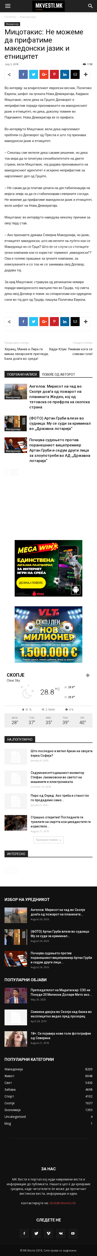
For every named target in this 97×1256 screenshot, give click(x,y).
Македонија (28, 17)
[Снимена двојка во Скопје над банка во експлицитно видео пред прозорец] (16, 1017)
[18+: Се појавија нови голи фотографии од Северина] (16, 1039)
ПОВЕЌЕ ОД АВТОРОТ (58, 374)
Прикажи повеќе (47, 840)
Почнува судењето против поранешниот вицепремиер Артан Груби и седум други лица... (61, 957)
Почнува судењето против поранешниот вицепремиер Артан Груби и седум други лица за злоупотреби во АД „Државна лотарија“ (59, 450)
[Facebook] (24, 1233)
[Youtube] (72, 1233)
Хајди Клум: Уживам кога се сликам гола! (70, 351)
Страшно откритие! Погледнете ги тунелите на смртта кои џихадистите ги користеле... (61, 821)
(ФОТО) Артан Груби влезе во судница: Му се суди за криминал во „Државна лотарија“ (60, 423)
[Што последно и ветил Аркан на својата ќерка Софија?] (16, 757)
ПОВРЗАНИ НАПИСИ (22, 374)
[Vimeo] (48, 1233)
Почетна (10, 17)
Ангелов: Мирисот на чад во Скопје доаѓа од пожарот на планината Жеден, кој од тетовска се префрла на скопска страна (59, 396)
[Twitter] (36, 1233)
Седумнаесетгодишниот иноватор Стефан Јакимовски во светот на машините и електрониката (57, 777)
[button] (90, 6)
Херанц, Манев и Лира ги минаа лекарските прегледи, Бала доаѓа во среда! (26, 354)
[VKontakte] (60, 1233)
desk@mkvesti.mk (63, 1203)
